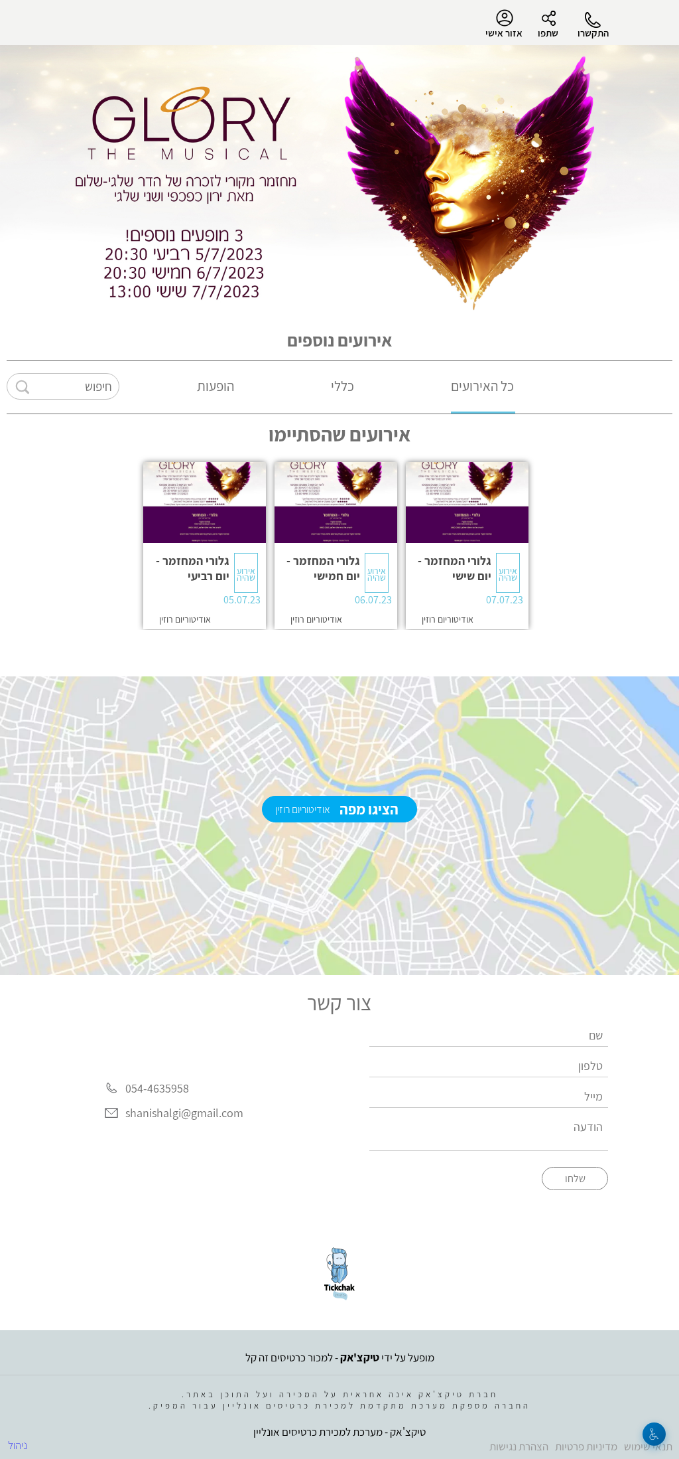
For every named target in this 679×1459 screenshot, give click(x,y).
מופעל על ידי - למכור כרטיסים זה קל (339, 1357)
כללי (342, 386)
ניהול (17, 1445)
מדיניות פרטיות (586, 1446)
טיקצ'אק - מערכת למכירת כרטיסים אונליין (339, 1431)
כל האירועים (482, 386)
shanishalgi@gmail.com (184, 1112)
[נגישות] (654, 1434)
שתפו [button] (548, 33)
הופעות (215, 386)
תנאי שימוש (648, 1446)
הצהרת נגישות (518, 1446)
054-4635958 (157, 1088)
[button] (467, 545)
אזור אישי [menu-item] (504, 33)
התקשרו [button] (593, 33)
